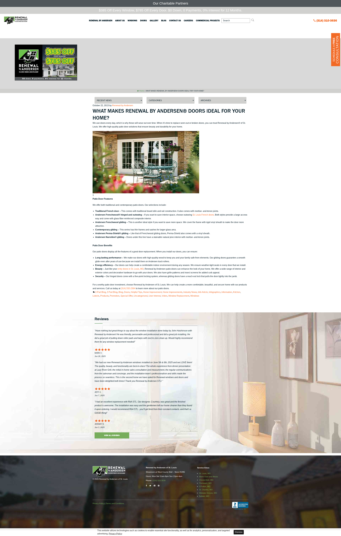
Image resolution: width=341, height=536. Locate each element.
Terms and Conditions (115, 503)
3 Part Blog (112, 292)
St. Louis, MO (205, 473)
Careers (188, 20)
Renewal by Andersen (100, 20)
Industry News (190, 292)
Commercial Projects (208, 20)
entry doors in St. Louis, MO (131, 269)
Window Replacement (178, 296)
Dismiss (238, 532)
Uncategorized (141, 296)
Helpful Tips (136, 292)
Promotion (114, 296)
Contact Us (175, 20)
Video (164, 296)
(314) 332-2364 (128, 288)
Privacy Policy (98, 503)
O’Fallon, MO (204, 486)
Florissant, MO (205, 483)
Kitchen (236, 292)
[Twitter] (150, 486)
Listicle (96, 296)
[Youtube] (154, 486)
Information (227, 292)
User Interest (155, 296)
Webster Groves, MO (208, 493)
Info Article (203, 292)
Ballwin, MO (204, 496)
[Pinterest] (158, 486)
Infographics (214, 292)
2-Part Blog (100, 292)
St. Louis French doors (203, 215)
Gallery (154, 20)
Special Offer (127, 296)
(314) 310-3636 (326, 20)
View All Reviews (112, 435)
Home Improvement (152, 292)
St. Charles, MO (206, 490)
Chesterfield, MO (206, 480)
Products (104, 296)
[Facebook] (146, 486)
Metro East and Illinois (208, 477)
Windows (132, 20)
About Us (120, 20)
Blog (163, 20)
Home (142, 91)
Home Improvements (172, 292)
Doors (143, 20)
